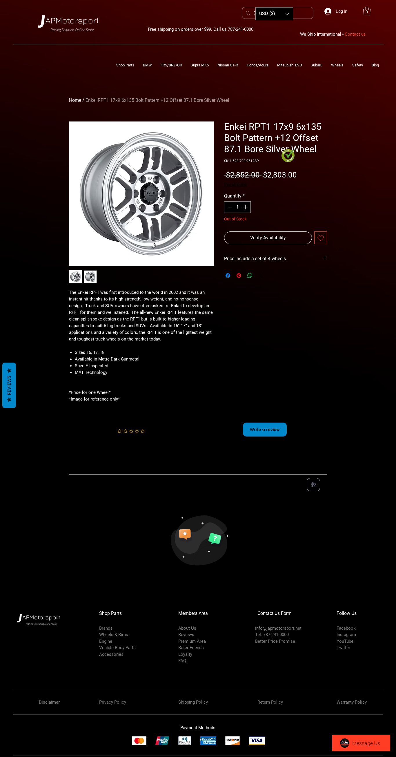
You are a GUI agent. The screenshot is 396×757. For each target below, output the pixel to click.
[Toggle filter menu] (313, 484)
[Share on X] (260, 275)
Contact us (355, 34)
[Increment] (246, 207)
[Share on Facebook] (227, 275)
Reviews (9, 385)
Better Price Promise (275, 641)
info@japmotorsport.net (278, 628)
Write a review (265, 429)
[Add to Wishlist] (320, 237)
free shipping (235, 184)
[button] (366, 11)
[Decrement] (229, 207)
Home (75, 100)
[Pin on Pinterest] (238, 275)
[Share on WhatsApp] (249, 275)
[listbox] (274, 13)
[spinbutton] (237, 207)
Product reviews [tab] (91, 468)
